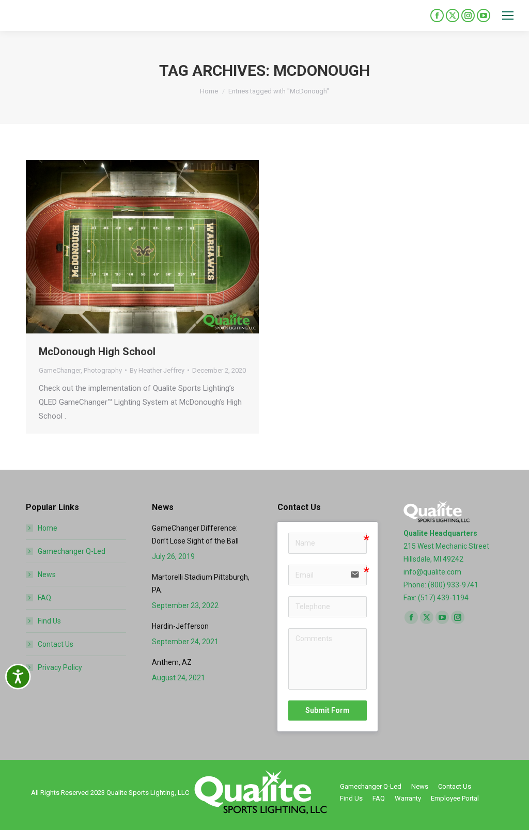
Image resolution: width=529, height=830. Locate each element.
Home (47, 528)
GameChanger (60, 370)
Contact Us (55, 644)
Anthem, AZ (172, 662)
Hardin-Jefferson (180, 626)
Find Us (49, 621)
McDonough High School (97, 351)
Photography (103, 370)
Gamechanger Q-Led (71, 551)
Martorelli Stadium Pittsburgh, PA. (201, 583)
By (157, 370)
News (47, 574)
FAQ (44, 598)
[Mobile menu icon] (508, 15)
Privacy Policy (60, 667)
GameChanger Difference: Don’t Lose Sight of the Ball (195, 534)
